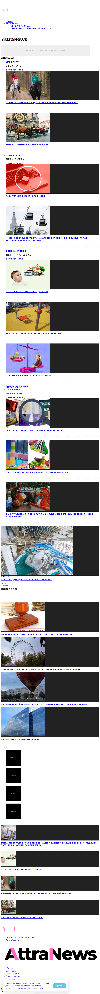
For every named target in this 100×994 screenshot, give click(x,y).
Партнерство (19, 25)
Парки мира (13, 389)
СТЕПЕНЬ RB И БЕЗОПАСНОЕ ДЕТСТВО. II (28, 375)
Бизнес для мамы (13, 976)
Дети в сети (13, 155)
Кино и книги (11, 979)
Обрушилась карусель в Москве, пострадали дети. (37, 472)
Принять (59, 986)
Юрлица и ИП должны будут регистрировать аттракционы (37, 634)
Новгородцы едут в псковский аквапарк (26, 580)
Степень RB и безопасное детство (27, 292)
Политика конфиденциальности (31, 28)
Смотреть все (14, 70)
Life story (12, 62)
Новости (5, 576)
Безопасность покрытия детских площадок (33, 333)
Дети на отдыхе (16, 251)
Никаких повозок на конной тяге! (27, 144)
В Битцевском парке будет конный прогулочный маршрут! (42, 103)
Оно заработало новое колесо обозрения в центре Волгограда (41, 669)
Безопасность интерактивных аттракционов (34, 430)
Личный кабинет (21, 27)
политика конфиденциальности (29, 988)
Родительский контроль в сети (25, 196)
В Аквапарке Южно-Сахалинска (20, 739)
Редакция (12, 23)
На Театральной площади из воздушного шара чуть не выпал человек (45, 704)
